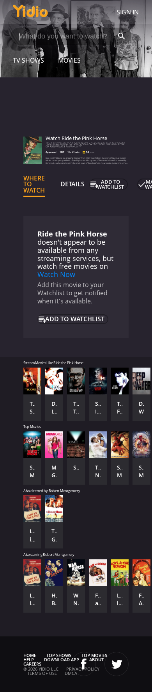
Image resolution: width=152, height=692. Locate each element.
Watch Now (56, 274)
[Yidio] (30, 12)
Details (72, 184)
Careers (32, 664)
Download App (61, 659)
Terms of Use (42, 673)
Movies (69, 60)
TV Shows (28, 60)
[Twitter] (116, 664)
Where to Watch (34, 184)
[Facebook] (84, 664)
